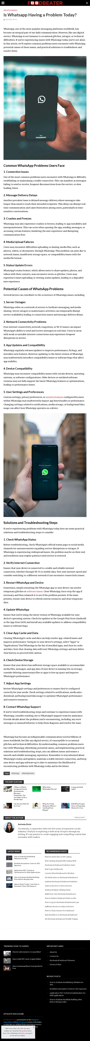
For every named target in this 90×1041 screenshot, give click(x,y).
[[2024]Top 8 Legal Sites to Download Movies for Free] (65, 805)
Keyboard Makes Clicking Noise (58, 890)
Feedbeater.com (10, 1020)
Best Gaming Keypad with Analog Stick (60, 861)
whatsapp (15, 773)
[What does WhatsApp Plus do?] (36, 789)
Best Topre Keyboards (54, 869)
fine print (22, 1031)
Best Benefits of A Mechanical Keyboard (61, 915)
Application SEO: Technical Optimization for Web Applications (27, 871)
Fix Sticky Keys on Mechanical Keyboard (61, 877)
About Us (53, 952)
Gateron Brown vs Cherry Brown (58, 886)
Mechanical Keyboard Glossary (62, 960)
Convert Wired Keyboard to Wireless (59, 873)
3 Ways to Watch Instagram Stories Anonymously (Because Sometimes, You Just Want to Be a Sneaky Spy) (20, 793)
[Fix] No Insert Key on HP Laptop (58, 857)
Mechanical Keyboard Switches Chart (60, 865)
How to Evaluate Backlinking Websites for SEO (24, 858)
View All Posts (80, 817)
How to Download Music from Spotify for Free (28, 967)
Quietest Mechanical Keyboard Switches (61, 882)
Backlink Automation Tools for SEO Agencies (27, 864)
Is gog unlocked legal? (77, 788)
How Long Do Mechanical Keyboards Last (62, 902)
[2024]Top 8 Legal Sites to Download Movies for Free (78, 806)
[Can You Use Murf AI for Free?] (8, 805)
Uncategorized (10, 10)
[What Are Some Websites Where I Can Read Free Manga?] (36, 805)
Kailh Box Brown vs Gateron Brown (59, 906)
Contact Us (54, 956)
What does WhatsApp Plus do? (50, 788)
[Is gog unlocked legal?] (65, 789)
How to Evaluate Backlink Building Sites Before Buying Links (26, 878)
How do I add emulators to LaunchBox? (27, 952)
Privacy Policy (55, 964)
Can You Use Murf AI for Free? (21, 805)
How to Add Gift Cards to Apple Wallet (27, 959)
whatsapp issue (28, 773)
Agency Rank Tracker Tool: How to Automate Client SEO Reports (26, 885)
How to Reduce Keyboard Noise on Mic (60, 898)
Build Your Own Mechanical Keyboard (60, 894)
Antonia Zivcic (11, 19)
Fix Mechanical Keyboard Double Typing (61, 919)
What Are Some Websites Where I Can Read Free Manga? (49, 807)
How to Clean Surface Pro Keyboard (59, 911)
